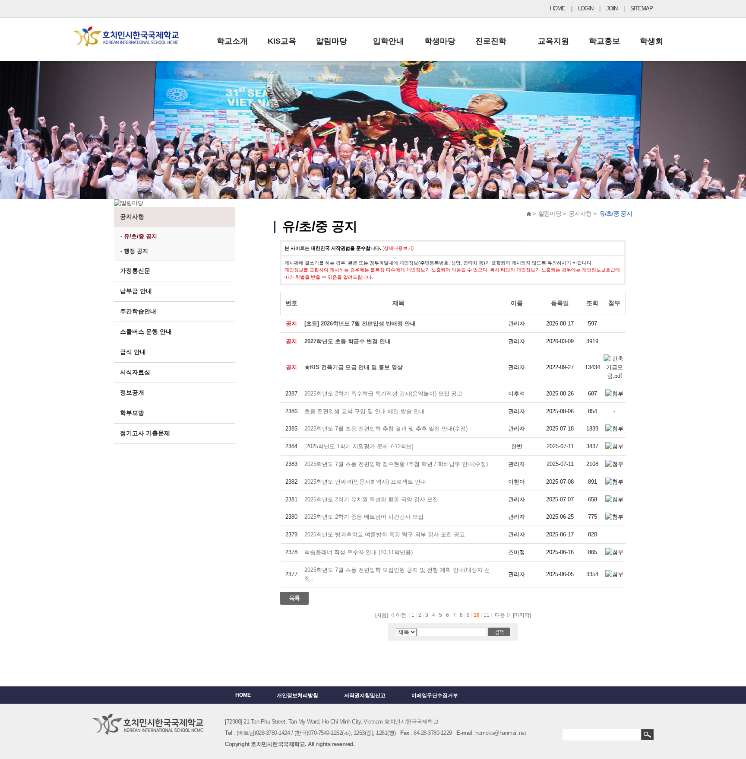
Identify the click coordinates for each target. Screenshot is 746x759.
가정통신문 (135, 270)
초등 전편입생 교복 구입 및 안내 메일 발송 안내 (364, 411)
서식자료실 (135, 372)
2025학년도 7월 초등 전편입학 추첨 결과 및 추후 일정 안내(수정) (386, 428)
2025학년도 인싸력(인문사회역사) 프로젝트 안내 (365, 481)
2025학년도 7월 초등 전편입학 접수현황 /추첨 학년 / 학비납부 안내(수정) (396, 464)
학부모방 (132, 412)
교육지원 (553, 41)
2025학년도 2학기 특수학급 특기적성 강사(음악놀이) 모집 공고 (383, 393)
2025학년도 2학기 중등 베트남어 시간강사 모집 (364, 516)
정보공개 (132, 392)
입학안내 (388, 41)
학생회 (651, 41)
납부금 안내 (136, 290)
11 (487, 615)
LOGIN (585, 8)
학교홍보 (604, 41)
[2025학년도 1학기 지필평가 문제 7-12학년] (359, 446)
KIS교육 (282, 41)
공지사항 (132, 216)
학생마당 (439, 41)
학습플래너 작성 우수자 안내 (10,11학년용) (359, 552)
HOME (557, 8)
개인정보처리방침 (297, 695)
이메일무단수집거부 (434, 695)
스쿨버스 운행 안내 (146, 331)
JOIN (611, 8)
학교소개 (232, 41)
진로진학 (490, 41)
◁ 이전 (397, 615)
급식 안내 (133, 351)
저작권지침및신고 (365, 695)
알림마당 (331, 41)
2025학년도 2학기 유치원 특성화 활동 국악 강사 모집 (371, 499)
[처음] (381, 615)
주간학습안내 (138, 311)
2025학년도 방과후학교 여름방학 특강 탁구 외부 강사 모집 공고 (384, 534)
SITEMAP (641, 8)
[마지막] (522, 615)
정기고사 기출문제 (145, 433)
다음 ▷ (502, 615)
